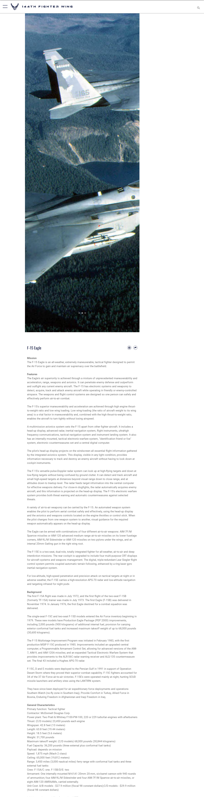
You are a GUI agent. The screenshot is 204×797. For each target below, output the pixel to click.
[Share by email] (135, 348)
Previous (30, 172)
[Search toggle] (199, 6)
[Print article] (129, 348)
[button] (4, 6)
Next (134, 172)
